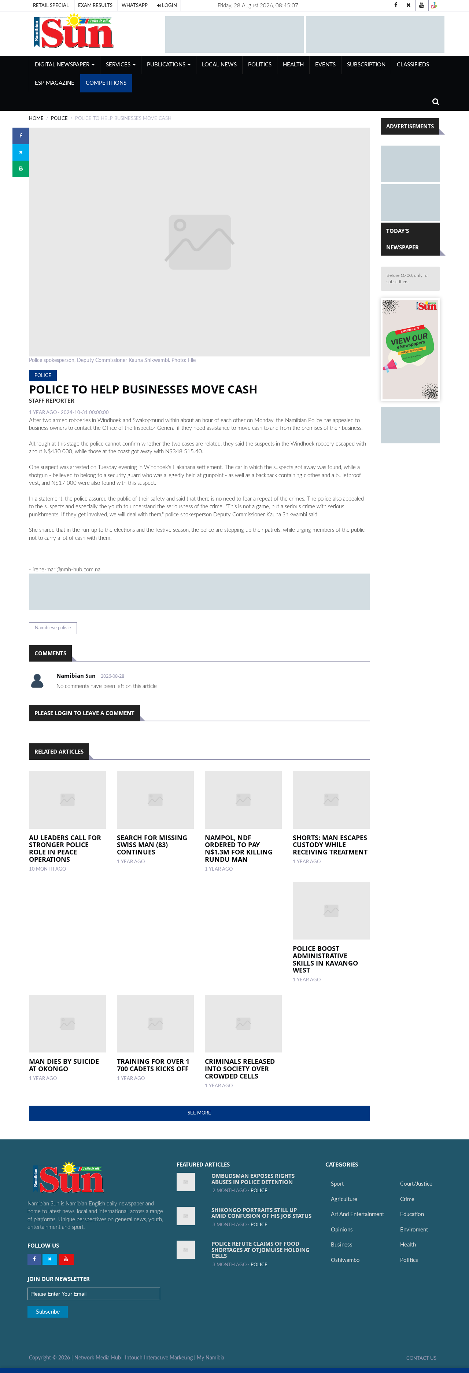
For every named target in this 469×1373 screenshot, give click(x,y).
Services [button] (119, 64)
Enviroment (414, 1230)
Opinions (342, 1230)
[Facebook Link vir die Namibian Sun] (34, 1259)
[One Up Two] (434, 5)
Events (325, 64)
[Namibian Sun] (82, 1177)
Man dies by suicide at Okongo (64, 1065)
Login (169, 5)
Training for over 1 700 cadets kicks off (153, 1065)
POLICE (59, 118)
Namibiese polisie (53, 628)
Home (36, 118)
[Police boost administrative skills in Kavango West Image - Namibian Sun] (331, 911)
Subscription (366, 64)
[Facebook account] (395, 5)
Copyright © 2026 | (51, 1358)
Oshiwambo (345, 1260)
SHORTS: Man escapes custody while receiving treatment (330, 845)
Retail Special (51, 5)
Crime (407, 1199)
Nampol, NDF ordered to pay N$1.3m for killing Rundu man (239, 848)
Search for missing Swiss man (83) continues (152, 845)
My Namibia (210, 1358)
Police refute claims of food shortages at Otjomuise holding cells (260, 1249)
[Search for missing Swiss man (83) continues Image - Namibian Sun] (155, 800)
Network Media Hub (97, 1358)
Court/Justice (416, 1184)
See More (199, 1113)
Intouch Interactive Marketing (159, 1358)
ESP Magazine (54, 83)
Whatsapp (135, 5)
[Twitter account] (408, 5)
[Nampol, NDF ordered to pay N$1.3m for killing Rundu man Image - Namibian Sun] (243, 800)
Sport (337, 1184)
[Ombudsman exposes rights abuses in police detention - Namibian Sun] (186, 1182)
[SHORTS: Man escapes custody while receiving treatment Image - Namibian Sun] (331, 800)
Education (412, 1214)
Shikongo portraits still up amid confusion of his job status (261, 1213)
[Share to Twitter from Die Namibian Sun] (20, 152)
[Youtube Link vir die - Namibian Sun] (66, 1259)
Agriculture (344, 1199)
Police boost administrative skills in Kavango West (325, 959)
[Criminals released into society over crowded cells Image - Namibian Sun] (243, 1024)
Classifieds (413, 64)
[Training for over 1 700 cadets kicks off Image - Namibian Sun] (155, 1024)
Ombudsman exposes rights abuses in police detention (253, 1179)
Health (293, 64)
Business (341, 1245)
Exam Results (95, 5)
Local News (219, 64)
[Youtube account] (421, 5)
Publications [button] (167, 64)
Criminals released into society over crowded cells (240, 1068)
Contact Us (421, 1358)
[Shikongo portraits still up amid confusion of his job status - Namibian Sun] (186, 1216)
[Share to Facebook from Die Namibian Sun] (20, 136)
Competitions (106, 83)
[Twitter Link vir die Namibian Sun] (50, 1259)
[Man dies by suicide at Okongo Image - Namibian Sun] (67, 1024)
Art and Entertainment (357, 1214)
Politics (260, 64)
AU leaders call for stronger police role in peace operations (65, 848)
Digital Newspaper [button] (63, 64)
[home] (94, 30)
